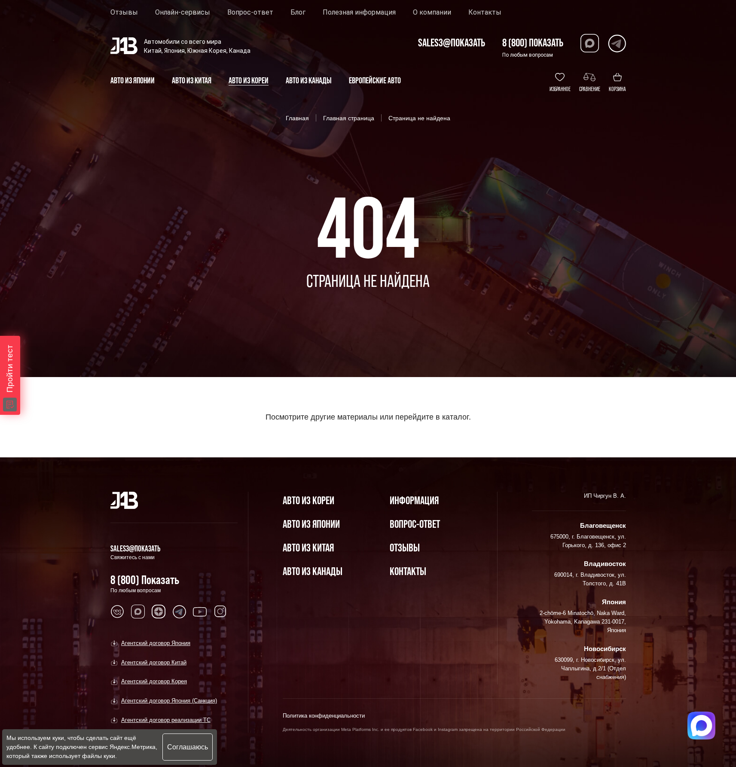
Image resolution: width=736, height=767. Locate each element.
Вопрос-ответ (250, 12)
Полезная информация (359, 12)
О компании (432, 12)
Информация (414, 500)
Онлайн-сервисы (182, 12)
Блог (297, 12)
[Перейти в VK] (117, 611)
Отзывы (124, 12)
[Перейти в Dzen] (158, 611)
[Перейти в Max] (589, 43)
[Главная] (124, 500)
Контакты (484, 12)
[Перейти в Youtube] (200, 611)
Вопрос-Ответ (415, 523)
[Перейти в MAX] (138, 611)
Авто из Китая (308, 547)
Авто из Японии (311, 523)
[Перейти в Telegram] (617, 43)
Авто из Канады (312, 571)
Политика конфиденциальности (324, 715)
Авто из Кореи (308, 500)
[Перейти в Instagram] (220, 611)
